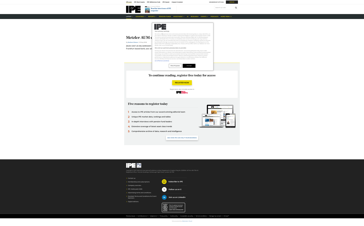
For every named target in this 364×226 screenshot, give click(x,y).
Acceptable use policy (186, 216)
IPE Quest (165, 2)
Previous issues (130, 216)
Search (236, 7)
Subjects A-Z (153, 216)
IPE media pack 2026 (135, 189)
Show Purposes (175, 65)
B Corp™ (226, 216)
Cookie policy (174, 216)
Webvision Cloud (187, 221)
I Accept (189, 65)
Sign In (232, 2)
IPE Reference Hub (153, 2)
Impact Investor (177, 2)
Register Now (182, 83)
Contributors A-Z (142, 216)
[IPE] (133, 12)
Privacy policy (164, 216)
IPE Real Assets (139, 2)
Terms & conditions (201, 216)
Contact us (131, 178)
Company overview (134, 185)
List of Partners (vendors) (162, 60)
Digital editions (133, 201)
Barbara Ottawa (133, 42)
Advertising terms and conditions (139, 193)
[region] (182, 47)
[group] (226, 16)
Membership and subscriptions (139, 182)
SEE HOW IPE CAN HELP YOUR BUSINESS (182, 138)
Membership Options (216, 2)
